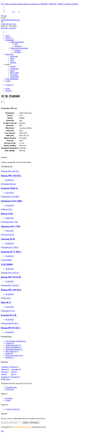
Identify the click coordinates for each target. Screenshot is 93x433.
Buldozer (10, 357)
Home (7, 36)
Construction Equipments (19, 48)
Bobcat (14, 367)
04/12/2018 (9, 193)
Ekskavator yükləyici (14, 355)
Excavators (14, 75)
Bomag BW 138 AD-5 (11, 175)
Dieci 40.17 (6, 302)
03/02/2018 (9, 218)
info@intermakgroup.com (10, 20)
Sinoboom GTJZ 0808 (11, 201)
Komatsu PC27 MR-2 (11, 252)
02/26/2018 (9, 319)
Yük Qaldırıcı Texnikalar (15, 341)
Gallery (8, 81)
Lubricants (14, 56)
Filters (12, 58)
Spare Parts (9, 54)
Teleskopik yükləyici (14, 349)
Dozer (12, 71)
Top (2, 431)
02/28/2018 (9, 243)
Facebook (8, 398)
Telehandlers (14, 77)
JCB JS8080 (7, 264)
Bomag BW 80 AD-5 (10, 328)
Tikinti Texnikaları (13, 347)
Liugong (18, 50)
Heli (16, 44)
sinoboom (18, 46)
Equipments (9, 40)
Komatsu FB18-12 (9, 188)
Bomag (5, 369)
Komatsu (5, 377)
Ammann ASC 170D (10, 226)
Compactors (14, 69)
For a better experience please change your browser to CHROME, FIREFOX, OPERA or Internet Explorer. (39, 4)
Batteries (13, 62)
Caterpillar (16, 369)
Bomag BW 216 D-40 (11, 277)
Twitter (8, 400)
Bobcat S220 (7, 213)
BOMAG (18, 52)
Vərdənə (9, 343)
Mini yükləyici (11, 351)
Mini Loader (14, 73)
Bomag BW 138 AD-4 (11, 290)
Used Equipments (11, 79)
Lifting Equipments (17, 42)
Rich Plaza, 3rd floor (8, 28)
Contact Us (9, 85)
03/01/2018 (9, 231)
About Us (8, 38)
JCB (14, 374)
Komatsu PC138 (8, 315)
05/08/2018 (9, 180)
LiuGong (15, 377)
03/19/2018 (9, 205)
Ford (14, 372)
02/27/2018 (9, 307)
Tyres (12, 60)
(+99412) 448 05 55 (12, 409)
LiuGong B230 (8, 239)
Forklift (12, 66)
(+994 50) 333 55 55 (8, 24)
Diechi (5, 372)
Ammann (5, 367)
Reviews (8, 91)
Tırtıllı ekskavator (13, 345)
